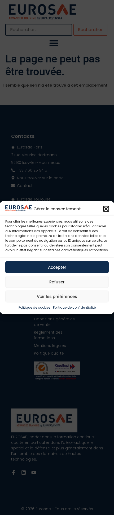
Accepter (57, 267)
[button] (106, 209)
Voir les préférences (57, 296)
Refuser (57, 281)
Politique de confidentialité (74, 307)
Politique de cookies (34, 307)
